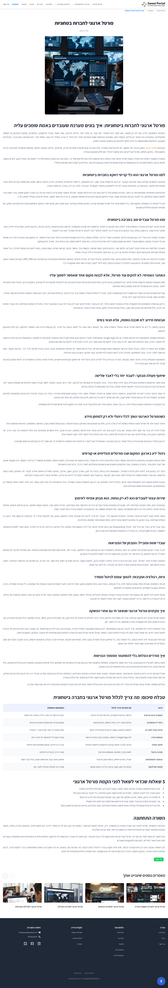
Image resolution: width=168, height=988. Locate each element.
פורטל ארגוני (97, 4)
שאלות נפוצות (77, 932)
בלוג (163, 938)
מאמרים (15, 4)
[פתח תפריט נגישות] (161, 981)
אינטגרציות (119, 950)
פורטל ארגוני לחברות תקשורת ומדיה (150, 906)
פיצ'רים (40, 4)
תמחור (24, 4)
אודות (32, 4)
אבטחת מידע (119, 955)
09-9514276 (33, 936)
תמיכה (79, 944)
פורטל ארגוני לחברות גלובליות (70, 906)
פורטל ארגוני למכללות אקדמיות (28, 906)
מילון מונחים (77, 938)
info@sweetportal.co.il (28, 932)
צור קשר (6, 4)
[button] (12, 876)
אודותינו (162, 932)
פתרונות (49, 4)
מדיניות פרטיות (89, 973)
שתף (157, 859)
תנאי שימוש (77, 973)
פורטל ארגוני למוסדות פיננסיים (111, 906)
